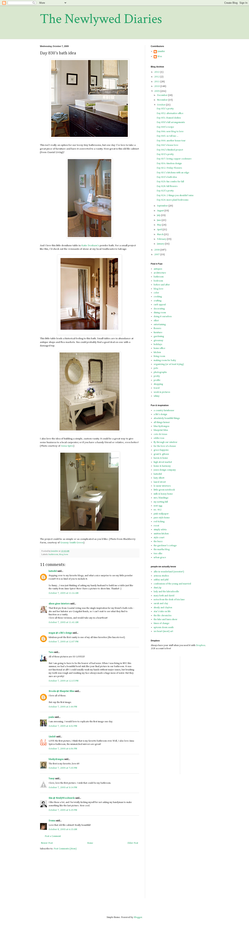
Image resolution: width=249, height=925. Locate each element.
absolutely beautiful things (167, 418)
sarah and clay (161, 603)
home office (159, 348)
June (159, 220)
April (159, 229)
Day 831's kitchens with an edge (173, 173)
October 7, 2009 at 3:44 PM (63, 707)
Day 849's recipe (165, 127)
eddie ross (159, 438)
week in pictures (162, 392)
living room (159, 356)
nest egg (158, 506)
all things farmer (162, 422)
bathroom (53, 554)
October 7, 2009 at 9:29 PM (63, 810)
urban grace (160, 557)
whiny (157, 396)
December (162, 95)
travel (157, 388)
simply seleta (160, 529)
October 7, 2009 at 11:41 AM (63, 622)
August (160, 211)
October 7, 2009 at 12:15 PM (63, 681)
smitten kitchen (161, 534)
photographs (160, 372)
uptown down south (164, 627)
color (156, 293)
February (162, 239)
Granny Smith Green (71, 542)
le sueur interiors (162, 486)
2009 (157, 91)
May (159, 225)
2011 (157, 82)
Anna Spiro (67, 446)
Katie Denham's (90, 245)
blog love (63, 554)
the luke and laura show (165, 619)
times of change (161, 623)
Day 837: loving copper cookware (174, 159)
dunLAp (157, 588)
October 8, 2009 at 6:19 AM (63, 829)
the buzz (158, 541)
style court (159, 537)
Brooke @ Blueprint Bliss (61, 691)
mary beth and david (164, 596)
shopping (158, 384)
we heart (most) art (163, 631)
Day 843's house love (167, 145)
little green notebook (164, 490)
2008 (157, 250)
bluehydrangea (56, 759)
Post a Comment (53, 836)
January (161, 244)
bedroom (158, 281)
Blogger (138, 917)
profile (157, 380)
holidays (158, 344)
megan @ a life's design (60, 633)
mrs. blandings (161, 498)
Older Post (132, 843)
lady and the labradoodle (166, 591)
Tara (51, 652)
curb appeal (160, 305)
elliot (156, 321)
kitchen (157, 352)
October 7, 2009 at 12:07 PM (63, 642)
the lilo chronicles (162, 615)
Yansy (51, 778)
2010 (157, 86)
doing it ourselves (163, 316)
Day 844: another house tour (171, 141)
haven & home (161, 458)
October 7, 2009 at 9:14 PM (63, 787)
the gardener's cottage (165, 545)
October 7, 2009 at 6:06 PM (63, 749)
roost (156, 526)
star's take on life (162, 611)
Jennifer (161, 51)
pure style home (162, 518)
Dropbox (200, 645)
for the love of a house (165, 446)
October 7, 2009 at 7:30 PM (63, 768)
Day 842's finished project (170, 150)
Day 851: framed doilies (169, 118)
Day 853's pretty (165, 109)
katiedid (53, 571)
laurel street (160, 482)
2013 (157, 72)
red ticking (159, 521)
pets (156, 368)
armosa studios (161, 576)
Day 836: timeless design (169, 163)
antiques (158, 269)
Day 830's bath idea (167, 177)
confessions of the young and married (172, 584)
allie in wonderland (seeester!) (169, 572)
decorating (159, 309)
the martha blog (162, 549)
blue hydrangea (161, 426)
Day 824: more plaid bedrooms (172, 200)
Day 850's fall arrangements (171, 122)
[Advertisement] (194, 714)
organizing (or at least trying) (169, 364)
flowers (157, 328)
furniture (158, 332)
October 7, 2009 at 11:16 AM (63, 593)
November (162, 100)
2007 (157, 254)
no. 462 (157, 510)
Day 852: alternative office (170, 113)
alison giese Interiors (59, 604)
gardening (159, 336)
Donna (52, 821)
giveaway (158, 340)
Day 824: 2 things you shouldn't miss (175, 195)
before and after (162, 285)
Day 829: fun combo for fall (170, 182)
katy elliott (159, 478)
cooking (158, 297)
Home (90, 843)
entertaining (160, 324)
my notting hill (161, 502)
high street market (163, 462)
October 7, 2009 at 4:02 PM (63, 726)
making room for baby (165, 360)
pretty (157, 376)
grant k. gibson (161, 454)
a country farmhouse (164, 410)
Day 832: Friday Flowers (169, 168)
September (162, 206)
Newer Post (47, 843)
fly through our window (165, 442)
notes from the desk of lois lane (169, 599)
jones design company (165, 470)
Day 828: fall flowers (167, 186)
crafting (157, 301)
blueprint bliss (161, 430)
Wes (160, 56)
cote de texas (160, 434)
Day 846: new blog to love (170, 131)
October (161, 105)
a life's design (160, 414)
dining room (160, 313)
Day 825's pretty (165, 191)
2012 (157, 77)
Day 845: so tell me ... (167, 136)
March (160, 234)
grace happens (161, 450)
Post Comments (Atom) (65, 849)
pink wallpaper (161, 514)
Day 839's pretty (165, 154)
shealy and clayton (163, 607)
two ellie (158, 553)
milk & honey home (163, 494)
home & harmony (162, 466)
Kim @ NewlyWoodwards (62, 798)
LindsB (52, 737)
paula (51, 717)
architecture (160, 273)
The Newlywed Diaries (101, 19)
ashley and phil (161, 580)
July (159, 215)
